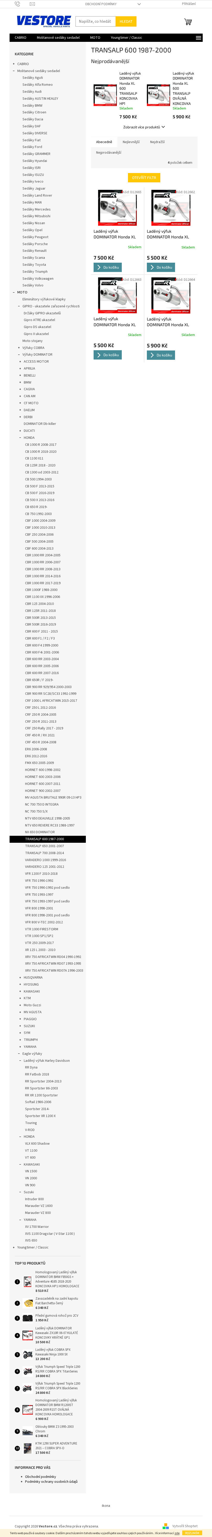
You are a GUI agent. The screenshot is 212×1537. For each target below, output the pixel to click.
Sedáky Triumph (35, 271)
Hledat (126, 21)
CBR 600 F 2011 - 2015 (41, 631)
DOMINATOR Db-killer (40, 423)
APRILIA (29, 368)
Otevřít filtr (144, 177)
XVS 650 (31, 1240)
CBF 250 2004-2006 (39, 534)
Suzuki (29, 1192)
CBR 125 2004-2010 (39, 603)
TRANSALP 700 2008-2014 (44, 853)
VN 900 (30, 1185)
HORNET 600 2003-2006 (42, 776)
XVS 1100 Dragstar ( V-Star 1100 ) (50, 1233)
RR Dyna (31, 1067)
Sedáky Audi (32, 91)
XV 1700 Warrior (37, 1226)
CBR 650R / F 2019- (39, 680)
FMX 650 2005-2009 (39, 763)
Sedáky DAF (31, 126)
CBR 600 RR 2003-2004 (42, 659)
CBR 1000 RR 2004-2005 (42, 555)
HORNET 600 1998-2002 (42, 770)
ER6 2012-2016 (36, 756)
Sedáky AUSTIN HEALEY (40, 98)
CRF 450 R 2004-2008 (40, 742)
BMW (27, 382)
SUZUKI (29, 1026)
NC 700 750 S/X (36, 811)
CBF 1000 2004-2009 (40, 520)
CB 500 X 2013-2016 (39, 500)
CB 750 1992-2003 (38, 514)
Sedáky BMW (32, 105)
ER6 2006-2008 (36, 749)
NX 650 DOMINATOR (40, 832)
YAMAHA (30, 1046)
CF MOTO (31, 403)
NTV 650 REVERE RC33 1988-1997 (49, 825)
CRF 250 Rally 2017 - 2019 (44, 728)
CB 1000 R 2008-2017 (40, 444)
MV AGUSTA (33, 1012)
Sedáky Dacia (32, 119)
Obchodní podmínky (101, 4)
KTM (27, 998)
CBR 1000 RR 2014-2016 (42, 576)
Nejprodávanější (108, 152)
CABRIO (23, 64)
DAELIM (29, 410)
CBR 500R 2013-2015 (40, 617)
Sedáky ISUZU (33, 174)
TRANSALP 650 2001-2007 (44, 846)
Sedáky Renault (34, 250)
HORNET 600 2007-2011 (42, 783)
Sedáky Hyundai (34, 160)
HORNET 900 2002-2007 (42, 790)
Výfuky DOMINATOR (37, 354)
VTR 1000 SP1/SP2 (39, 936)
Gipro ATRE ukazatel (39, 320)
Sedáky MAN (32, 202)
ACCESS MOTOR (36, 361)
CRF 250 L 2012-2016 (40, 707)
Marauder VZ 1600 (38, 1205)
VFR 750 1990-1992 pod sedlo (47, 887)
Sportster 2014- (37, 1109)
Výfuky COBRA (33, 347)
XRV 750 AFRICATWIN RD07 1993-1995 (53, 963)
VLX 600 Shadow (37, 1143)
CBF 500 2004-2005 (39, 541)
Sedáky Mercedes (36, 209)
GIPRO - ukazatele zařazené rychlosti (51, 306)
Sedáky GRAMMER (36, 154)
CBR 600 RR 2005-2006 (42, 666)
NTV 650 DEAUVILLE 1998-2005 (47, 818)
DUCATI (29, 430)
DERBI (28, 417)
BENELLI (29, 375)
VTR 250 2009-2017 (39, 943)
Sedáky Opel (32, 230)
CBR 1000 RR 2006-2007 (42, 562)
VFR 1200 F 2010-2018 (41, 873)
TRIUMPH (31, 1039)
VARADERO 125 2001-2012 (44, 866)
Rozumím (192, 1533)
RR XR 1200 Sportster (41, 1095)
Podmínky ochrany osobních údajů (51, 1481)
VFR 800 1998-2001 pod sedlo (47, 915)
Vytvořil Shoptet (185, 1526)
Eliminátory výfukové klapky (44, 299)
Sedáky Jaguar (34, 188)
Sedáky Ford (32, 147)
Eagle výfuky (32, 1053)
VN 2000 (31, 1178)
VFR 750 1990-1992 (39, 880)
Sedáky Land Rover (37, 195)
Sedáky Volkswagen (38, 278)
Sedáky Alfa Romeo (37, 84)
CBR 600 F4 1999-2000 (41, 645)
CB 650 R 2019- (36, 507)
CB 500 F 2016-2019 (39, 493)
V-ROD (30, 1130)
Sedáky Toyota (34, 264)
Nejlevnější (131, 142)
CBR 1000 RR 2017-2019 (42, 583)
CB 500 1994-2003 (38, 479)
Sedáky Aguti (32, 77)
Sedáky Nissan (33, 223)
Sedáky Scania (33, 257)
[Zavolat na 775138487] (22, 4)
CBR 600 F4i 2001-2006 (42, 652)
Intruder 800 (34, 1199)
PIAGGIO (30, 1019)
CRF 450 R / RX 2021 (40, 735)
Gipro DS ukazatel (37, 327)
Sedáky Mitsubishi (36, 216)
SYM (27, 1032)
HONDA (29, 437)
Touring (31, 1123)
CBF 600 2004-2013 (39, 548)
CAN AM (29, 396)
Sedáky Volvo (32, 285)
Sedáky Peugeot (35, 237)
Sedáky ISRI (31, 167)
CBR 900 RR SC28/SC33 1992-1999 (50, 693)
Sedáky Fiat (31, 140)
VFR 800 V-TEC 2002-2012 (44, 922)
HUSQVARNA (33, 977)
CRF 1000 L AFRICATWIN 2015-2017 (51, 700)
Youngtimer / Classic (33, 1247)
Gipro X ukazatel (36, 334)
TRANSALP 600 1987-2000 (44, 839)
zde (177, 1533)
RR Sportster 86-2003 (41, 1088)
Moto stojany (32, 341)
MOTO (22, 292)
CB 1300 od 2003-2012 (41, 472)
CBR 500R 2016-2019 (40, 624)
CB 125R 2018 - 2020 (40, 465)
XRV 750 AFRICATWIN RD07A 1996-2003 (54, 970)
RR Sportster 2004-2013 (43, 1081)
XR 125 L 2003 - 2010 (40, 950)
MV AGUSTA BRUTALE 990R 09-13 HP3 (53, 797)
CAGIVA (29, 389)
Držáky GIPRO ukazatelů (42, 313)
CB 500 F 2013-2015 (39, 486)
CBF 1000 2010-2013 (40, 527)
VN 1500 (31, 1171)
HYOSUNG (31, 984)
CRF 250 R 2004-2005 (40, 714)
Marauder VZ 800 (38, 1212)
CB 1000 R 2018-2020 (40, 451)
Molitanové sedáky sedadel (38, 71)
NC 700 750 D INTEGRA (42, 804)
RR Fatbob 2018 (37, 1074)
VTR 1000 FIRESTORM (41, 929)
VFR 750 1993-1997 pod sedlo (47, 901)
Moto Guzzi (32, 1005)
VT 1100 (31, 1150)
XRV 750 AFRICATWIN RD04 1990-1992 (53, 956)
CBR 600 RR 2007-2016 (42, 673)
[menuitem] (21, 38)
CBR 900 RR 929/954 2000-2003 (48, 687)
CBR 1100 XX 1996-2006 (42, 596)
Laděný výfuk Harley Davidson (47, 1060)
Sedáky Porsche (35, 244)
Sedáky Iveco (32, 181)
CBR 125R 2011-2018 (40, 610)
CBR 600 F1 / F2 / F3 (40, 638)
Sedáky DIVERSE (34, 133)
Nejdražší (157, 142)
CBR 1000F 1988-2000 (41, 589)
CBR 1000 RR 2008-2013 (42, 569)
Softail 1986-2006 (38, 1102)
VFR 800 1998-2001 (39, 908)
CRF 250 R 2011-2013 (40, 721)
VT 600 (30, 1157)
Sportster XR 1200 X (40, 1116)
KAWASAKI (32, 991)
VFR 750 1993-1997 (39, 894)
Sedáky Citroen (34, 112)
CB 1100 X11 (34, 458)
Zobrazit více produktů (141, 127)
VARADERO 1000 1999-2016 (45, 860)
